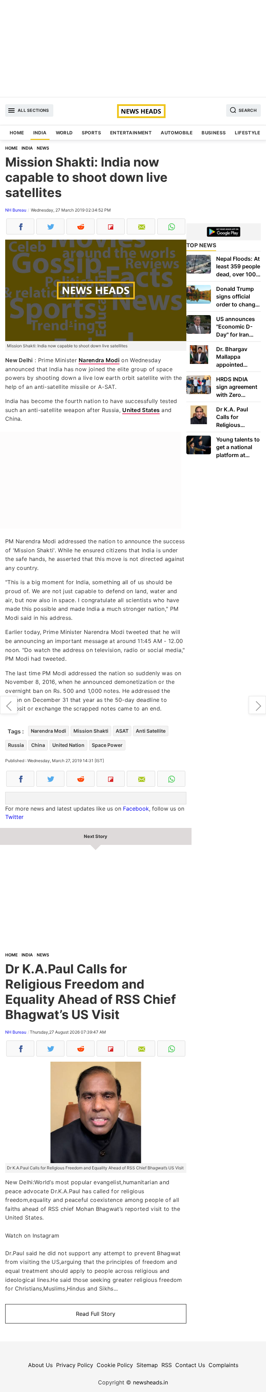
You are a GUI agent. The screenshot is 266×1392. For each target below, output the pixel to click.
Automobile (177, 132)
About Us (40, 1365)
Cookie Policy (115, 1365)
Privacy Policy (74, 1365)
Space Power (107, 745)
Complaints (223, 1365)
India (40, 132)
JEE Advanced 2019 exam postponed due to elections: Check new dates (8, 705)
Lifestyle (247, 132)
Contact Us (190, 1365)
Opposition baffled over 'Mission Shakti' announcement (257, 705)
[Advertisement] (133, 48)
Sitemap (147, 1365)
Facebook (136, 808)
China (38, 745)
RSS (166, 1365)
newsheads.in (150, 1382)
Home (17, 132)
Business (214, 132)
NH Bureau (15, 210)
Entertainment (131, 132)
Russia (16, 745)
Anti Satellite (151, 731)
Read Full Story (95, 1313)
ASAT (122, 731)
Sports (91, 132)
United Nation (68, 745)
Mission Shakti (90, 731)
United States (141, 410)
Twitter (14, 816)
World (64, 132)
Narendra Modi (99, 360)
